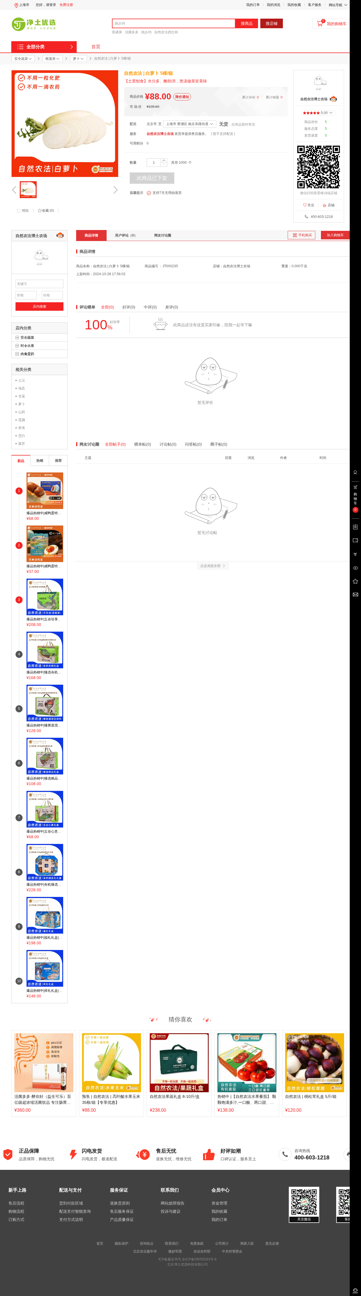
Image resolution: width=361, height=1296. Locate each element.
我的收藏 (294, 5)
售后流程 (16, 1203)
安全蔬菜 (27, 338)
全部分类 (36, 46)
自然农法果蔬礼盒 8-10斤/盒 (175, 1096)
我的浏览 (273, 5)
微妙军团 (175, 1251)
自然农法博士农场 (160, 134)
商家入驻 (247, 1243)
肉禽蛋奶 (27, 354)
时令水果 (27, 346)
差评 (171, 307)
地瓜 (21, 388)
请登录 (51, 5)
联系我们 (172, 1243)
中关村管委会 (232, 1251)
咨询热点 (146, 1243)
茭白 (21, 436)
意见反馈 (272, 1243)
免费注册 (66, 5)
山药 (21, 412)
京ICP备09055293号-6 (199, 1259)
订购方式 (16, 1219)
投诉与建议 (170, 1211)
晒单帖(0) (142, 444)
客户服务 (315, 5)
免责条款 (197, 1243)
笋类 (21, 428)
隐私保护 (121, 1243)
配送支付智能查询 (75, 1211)
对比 (25, 211)
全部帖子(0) (115, 444)
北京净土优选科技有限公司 (187, 1264)
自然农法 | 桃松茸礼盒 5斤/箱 (310, 1096)
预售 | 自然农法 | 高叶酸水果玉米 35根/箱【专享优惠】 (111, 1099)
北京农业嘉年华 (145, 1251)
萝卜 (21, 404)
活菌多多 (131, 32)
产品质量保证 (122, 1219)
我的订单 (253, 5)
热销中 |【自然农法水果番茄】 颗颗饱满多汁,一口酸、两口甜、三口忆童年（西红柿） (246, 1099)
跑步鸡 (146, 32)
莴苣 (21, 444)
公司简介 (222, 1243)
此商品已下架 (152, 178)
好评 (128, 307)
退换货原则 (120, 1203)
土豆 (21, 380)
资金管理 (219, 1203)
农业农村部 (201, 1251)
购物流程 (16, 1211)
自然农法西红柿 (166, 32)
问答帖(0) (193, 444)
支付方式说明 (71, 1219)
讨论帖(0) (168, 444)
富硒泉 (117, 32)
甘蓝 (21, 396)
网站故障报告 (172, 1203)
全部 (107, 307)
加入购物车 (335, 235)
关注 (310, 205)
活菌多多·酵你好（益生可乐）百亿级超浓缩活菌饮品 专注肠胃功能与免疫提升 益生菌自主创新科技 (42, 1099)
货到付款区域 (71, 1203)
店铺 (331, 205)
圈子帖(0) (218, 444)
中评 (150, 307)
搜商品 (247, 23)
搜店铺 (272, 23)
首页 (95, 46)
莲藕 (21, 420)
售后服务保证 (122, 1211)
